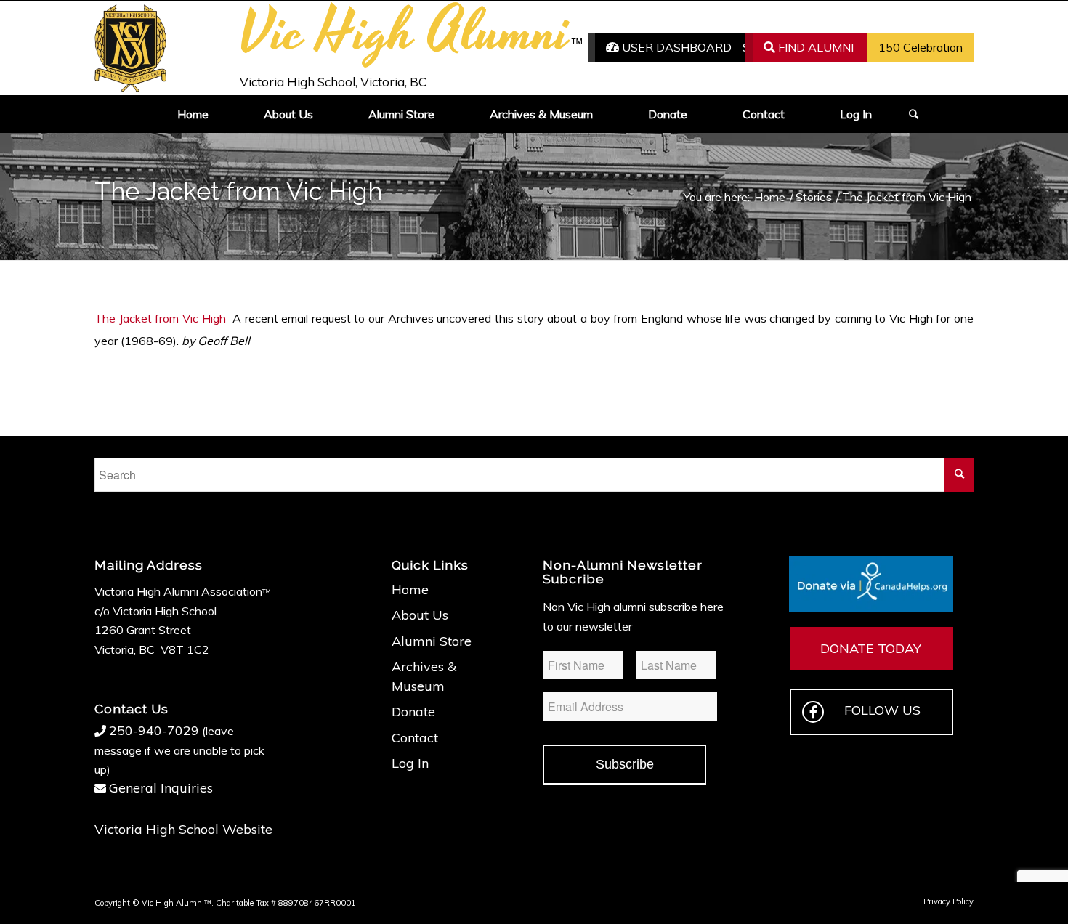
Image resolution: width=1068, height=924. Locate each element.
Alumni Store (432, 641)
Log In (410, 763)
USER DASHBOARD (675, 47)
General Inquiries (161, 787)
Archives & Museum (424, 676)
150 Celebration (920, 47)
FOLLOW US (882, 710)
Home (410, 589)
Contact (415, 737)
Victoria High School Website (183, 829)
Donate (413, 711)
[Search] (908, 114)
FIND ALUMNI (814, 47)
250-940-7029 (154, 730)
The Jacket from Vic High (160, 318)
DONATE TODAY (870, 648)
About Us (420, 615)
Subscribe (625, 764)
